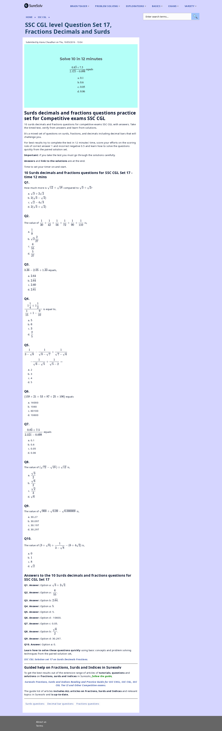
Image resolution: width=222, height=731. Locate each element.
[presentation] (55, 187)
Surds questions (35, 703)
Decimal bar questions (60, 703)
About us (41, 722)
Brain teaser (78, 6)
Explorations (134, 6)
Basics (155, 6)
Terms (39, 726)
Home (29, 17)
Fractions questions (87, 703)
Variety (188, 6)
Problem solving (105, 6)
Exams (171, 6)
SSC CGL (42, 17)
